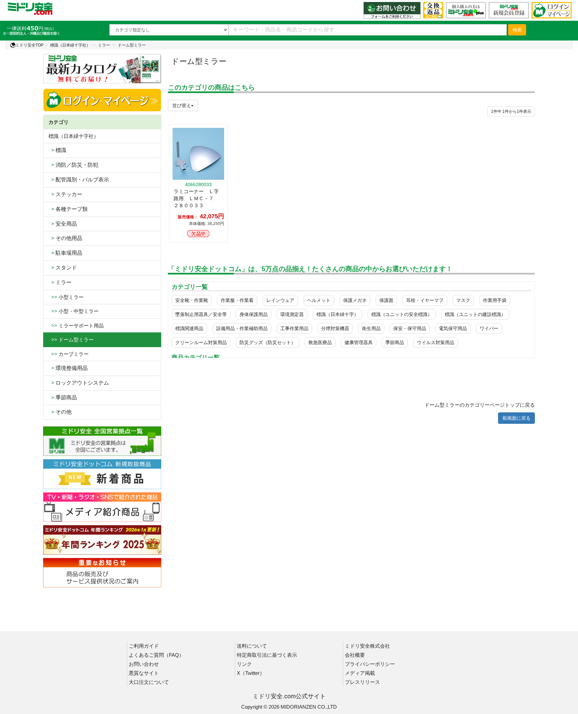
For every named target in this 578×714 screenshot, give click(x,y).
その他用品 (65, 238)
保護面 (386, 300)
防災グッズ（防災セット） (267, 342)
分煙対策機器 (335, 328)
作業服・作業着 (237, 300)
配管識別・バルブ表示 (79, 179)
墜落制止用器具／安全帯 (201, 314)
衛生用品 (371, 328)
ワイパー (489, 328)
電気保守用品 (453, 328)
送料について (252, 646)
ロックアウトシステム (79, 383)
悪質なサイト (144, 673)
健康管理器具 (359, 342)
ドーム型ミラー (132, 45)
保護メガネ (355, 300)
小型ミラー (66, 297)
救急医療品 (320, 342)
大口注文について (149, 682)
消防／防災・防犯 (73, 165)
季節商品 (63, 397)
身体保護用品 (253, 314)
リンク (244, 664)
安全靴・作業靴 (191, 300)
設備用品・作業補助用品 (242, 328)
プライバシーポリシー (370, 664)
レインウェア (280, 300)
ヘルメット (318, 300)
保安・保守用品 (409, 328)
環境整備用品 (68, 368)
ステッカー (65, 194)
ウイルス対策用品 (435, 342)
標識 (57, 150)
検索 (517, 29)
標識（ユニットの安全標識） (401, 314)
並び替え (181, 105)
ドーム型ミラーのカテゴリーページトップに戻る (479, 405)
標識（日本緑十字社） (70, 45)
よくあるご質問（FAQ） (156, 655)
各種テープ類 (68, 209)
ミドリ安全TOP (29, 45)
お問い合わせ (144, 664)
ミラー (104, 45)
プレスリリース (362, 682)
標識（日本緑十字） (337, 314)
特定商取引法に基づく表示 (267, 655)
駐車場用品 (65, 253)
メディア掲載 (360, 673)
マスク (463, 300)
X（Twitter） (251, 673)
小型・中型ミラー (74, 311)
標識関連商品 (189, 328)
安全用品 (63, 224)
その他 (60, 412)
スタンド (63, 267)
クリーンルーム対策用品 (201, 342)
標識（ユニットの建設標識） (475, 314)
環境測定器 (292, 314)
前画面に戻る (516, 418)
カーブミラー (69, 354)
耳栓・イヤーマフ (425, 300)
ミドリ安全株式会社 (367, 646)
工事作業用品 (294, 328)
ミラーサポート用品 (76, 325)
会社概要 (355, 655)
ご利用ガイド (144, 646)
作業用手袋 (494, 300)
